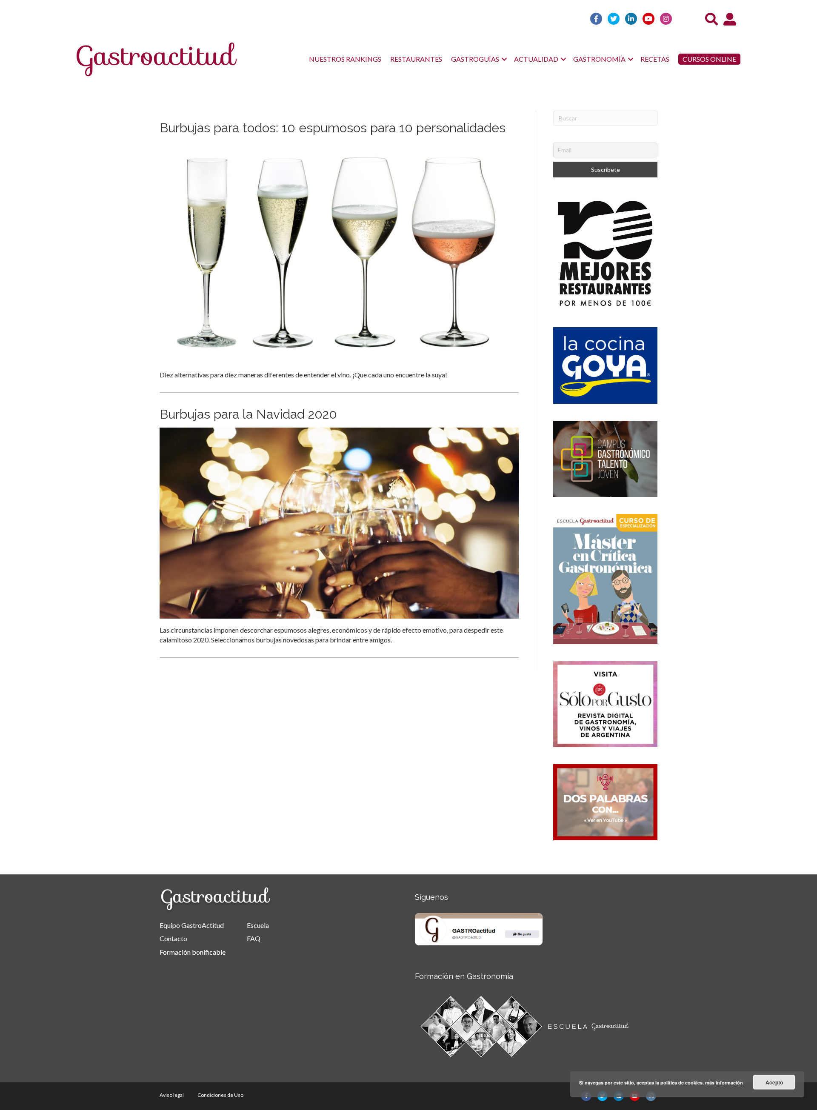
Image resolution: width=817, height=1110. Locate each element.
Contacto (173, 938)
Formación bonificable (193, 952)
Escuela (258, 925)
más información (724, 1082)
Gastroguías (475, 59)
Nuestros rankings (345, 59)
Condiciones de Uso (220, 1095)
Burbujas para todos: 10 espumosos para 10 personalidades (333, 127)
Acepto (774, 1082)
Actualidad (536, 59)
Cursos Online (709, 59)
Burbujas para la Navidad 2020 (248, 414)
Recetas (654, 59)
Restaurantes (416, 59)
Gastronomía (599, 59)
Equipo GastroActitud (192, 925)
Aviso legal (172, 1095)
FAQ (253, 938)
